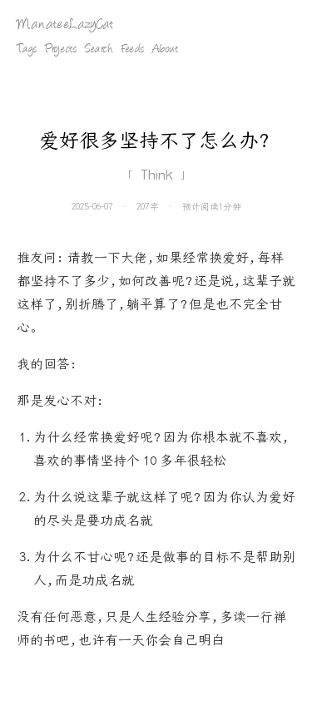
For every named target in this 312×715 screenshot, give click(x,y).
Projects (61, 49)
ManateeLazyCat (65, 25)
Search (99, 49)
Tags (27, 49)
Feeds (132, 49)
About (165, 49)
